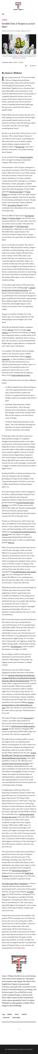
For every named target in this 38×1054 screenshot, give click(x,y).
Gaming (4, 20)
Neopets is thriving (26, 157)
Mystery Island (15, 218)
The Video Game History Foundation (14, 884)
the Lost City (28, 718)
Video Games (16, 1017)
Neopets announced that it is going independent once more (18, 705)
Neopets (24, 1014)
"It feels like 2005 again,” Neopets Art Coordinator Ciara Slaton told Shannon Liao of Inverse (19, 755)
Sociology (6, 1017)
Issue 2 (17, 1014)
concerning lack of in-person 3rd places (15, 763)
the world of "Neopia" (15, 205)
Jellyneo (10, 330)
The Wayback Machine (20, 871)
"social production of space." (20, 375)
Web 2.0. (11, 543)
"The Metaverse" (16, 646)
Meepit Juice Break (16, 192)
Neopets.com (19, 147)
